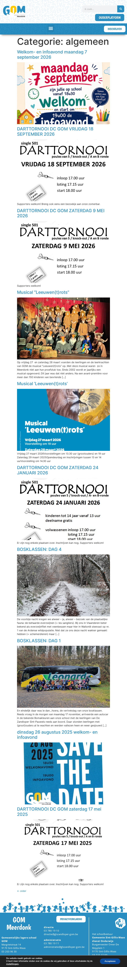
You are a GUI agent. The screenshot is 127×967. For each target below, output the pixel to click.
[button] (50, 28)
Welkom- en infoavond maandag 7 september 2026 (52, 54)
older (21, 891)
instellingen (12, 964)
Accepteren (110, 961)
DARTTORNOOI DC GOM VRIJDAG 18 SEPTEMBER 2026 (55, 131)
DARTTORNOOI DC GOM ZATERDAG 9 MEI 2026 (61, 213)
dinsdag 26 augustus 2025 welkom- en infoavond (57, 734)
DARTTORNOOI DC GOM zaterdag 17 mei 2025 (59, 811)
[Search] (120, 8)
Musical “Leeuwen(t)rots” (43, 292)
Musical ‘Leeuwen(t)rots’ (42, 383)
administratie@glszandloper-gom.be (64, 946)
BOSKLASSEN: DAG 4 (39, 549)
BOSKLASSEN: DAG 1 (39, 640)
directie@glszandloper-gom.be (61, 934)
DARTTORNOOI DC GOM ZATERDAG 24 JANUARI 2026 (57, 470)
